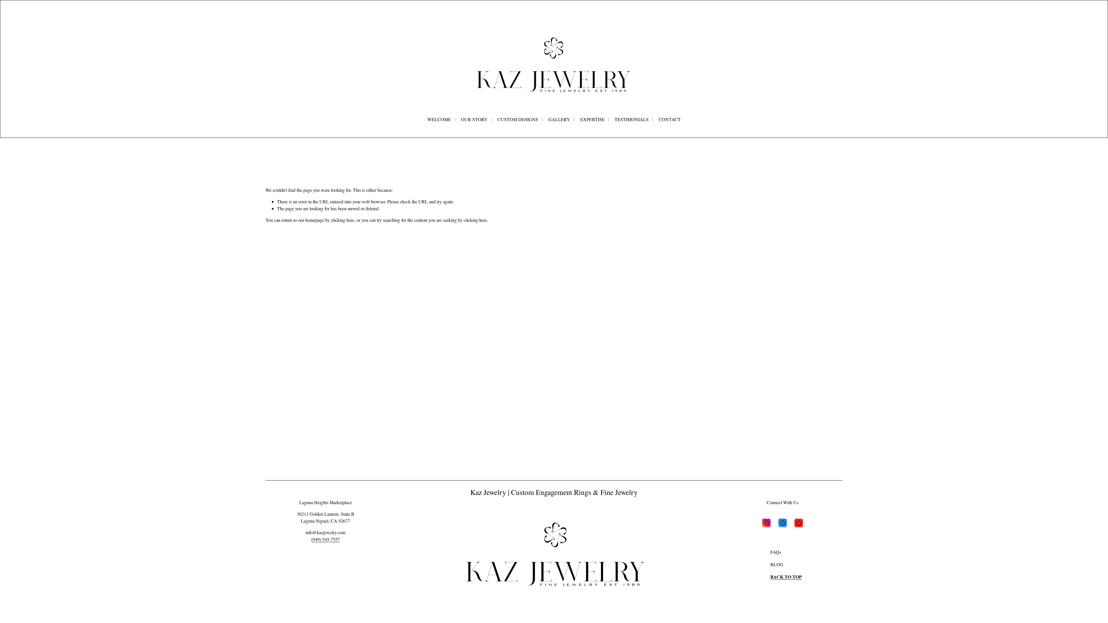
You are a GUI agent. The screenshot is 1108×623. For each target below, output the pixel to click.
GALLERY (559, 119)
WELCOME (439, 119)
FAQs (775, 552)
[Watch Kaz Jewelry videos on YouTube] (798, 523)
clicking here (342, 220)
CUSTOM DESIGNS (517, 119)
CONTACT (670, 119)
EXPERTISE (592, 119)
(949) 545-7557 (325, 539)
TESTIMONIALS (632, 119)
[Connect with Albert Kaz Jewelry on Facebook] (782, 523)
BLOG (776, 564)
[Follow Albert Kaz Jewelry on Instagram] (766, 523)
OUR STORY (474, 119)
